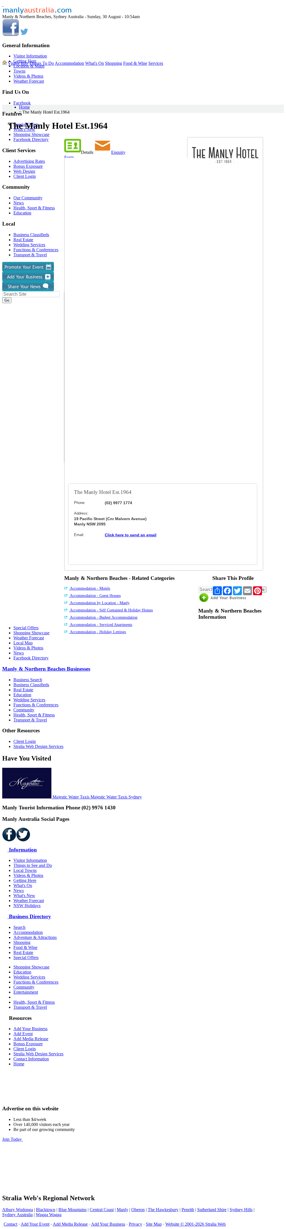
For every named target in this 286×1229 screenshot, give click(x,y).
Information (22, 850)
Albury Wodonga (17, 1209)
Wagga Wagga (48, 1214)
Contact (10, 1224)
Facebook (22, 103)
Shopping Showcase (31, 632)
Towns (19, 71)
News (18, 653)
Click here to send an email (130, 535)
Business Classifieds (31, 684)
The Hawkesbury (163, 1209)
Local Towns (25, 870)
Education (22, 694)
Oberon (138, 1209)
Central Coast (102, 1209)
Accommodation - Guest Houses (95, 596)
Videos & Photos (28, 76)
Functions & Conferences (35, 704)
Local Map (23, 642)
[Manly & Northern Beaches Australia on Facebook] (10, 34)
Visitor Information (30, 56)
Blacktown (45, 1209)
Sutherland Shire (212, 1209)
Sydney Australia (17, 1214)
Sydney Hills (241, 1209)
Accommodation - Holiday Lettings (97, 632)
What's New (24, 895)
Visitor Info (18, 63)
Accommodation (69, 63)
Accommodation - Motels (89, 588)
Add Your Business (30, 1028)
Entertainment (25, 992)
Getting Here (24, 880)
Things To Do (41, 63)
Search (19, 927)
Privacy (135, 1224)
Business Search (27, 679)
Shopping (113, 63)
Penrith (188, 1209)
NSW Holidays (26, 905)
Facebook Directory (31, 658)
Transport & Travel (30, 720)
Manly (122, 1209)
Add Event (23, 1033)
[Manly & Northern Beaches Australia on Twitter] (24, 34)
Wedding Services (29, 699)
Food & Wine (135, 63)
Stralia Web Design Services (38, 746)
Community (23, 709)
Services (155, 63)
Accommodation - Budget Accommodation (103, 617)
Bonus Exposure (28, 1043)
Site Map (154, 1224)
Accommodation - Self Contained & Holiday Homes (111, 610)
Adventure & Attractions (35, 937)
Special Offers (26, 627)
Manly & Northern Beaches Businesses (46, 669)
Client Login (24, 741)
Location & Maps (28, 66)
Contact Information (31, 1058)
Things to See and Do (32, 865)
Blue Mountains (72, 1209)
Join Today (12, 1139)
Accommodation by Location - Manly (99, 603)
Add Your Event (35, 1224)
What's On (94, 63)
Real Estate (23, 689)
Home (24, 107)
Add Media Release (30, 1038)
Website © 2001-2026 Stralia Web (195, 1224)
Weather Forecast (28, 81)
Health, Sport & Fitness (34, 714)
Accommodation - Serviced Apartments (100, 625)
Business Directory (29, 916)
